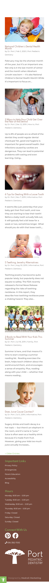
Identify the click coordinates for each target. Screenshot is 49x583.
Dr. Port (11, 51)
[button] (3, 579)
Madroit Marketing (31, 578)
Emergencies (10, 470)
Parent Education (12, 474)
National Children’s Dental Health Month (22, 47)
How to (31, 124)
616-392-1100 (13, 542)
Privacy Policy (11, 465)
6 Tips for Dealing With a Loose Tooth (24, 194)
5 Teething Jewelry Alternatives (21, 262)
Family (30, 342)
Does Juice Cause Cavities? (19, 412)
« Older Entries (12, 453)
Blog (7, 483)
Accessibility (10, 478)
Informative (32, 197)
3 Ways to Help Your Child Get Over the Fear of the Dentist (23, 121)
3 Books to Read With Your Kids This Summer (23, 338)
